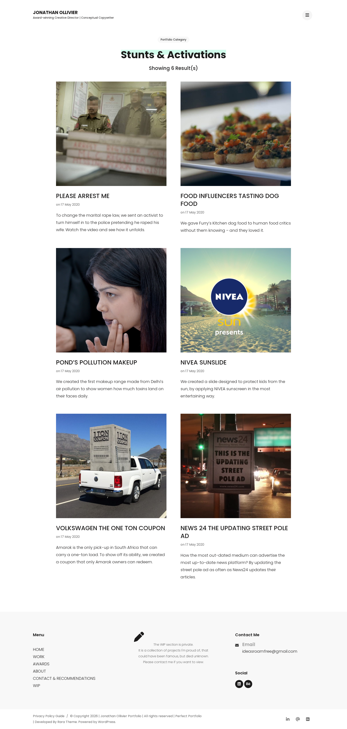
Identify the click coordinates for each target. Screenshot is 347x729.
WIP (36, 685)
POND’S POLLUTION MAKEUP (96, 362)
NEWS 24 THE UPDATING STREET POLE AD (234, 532)
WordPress (106, 722)
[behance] (248, 684)
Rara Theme (67, 722)
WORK (38, 657)
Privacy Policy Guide (48, 716)
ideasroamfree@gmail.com (269, 651)
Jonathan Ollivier (55, 12)
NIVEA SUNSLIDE (204, 362)
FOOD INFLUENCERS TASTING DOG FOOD (230, 200)
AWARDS (41, 664)
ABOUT (39, 671)
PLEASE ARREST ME (82, 196)
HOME (38, 649)
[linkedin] (239, 684)
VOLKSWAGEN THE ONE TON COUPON (110, 528)
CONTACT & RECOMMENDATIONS (64, 678)
